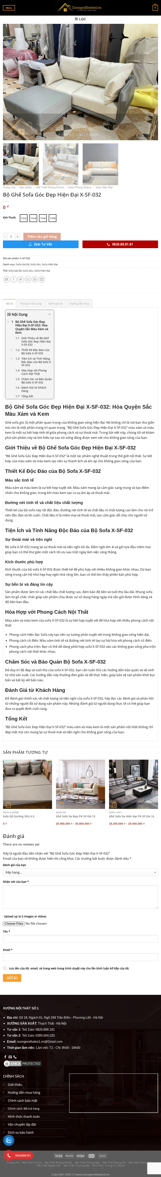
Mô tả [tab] (9, 303)
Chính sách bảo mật (22, 1100)
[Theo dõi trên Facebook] (5, 1057)
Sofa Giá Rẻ (22, 264)
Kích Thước (9, 217)
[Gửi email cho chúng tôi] (10, 1057)
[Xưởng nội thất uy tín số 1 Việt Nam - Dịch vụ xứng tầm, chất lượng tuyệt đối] (80, 8)
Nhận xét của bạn (16, 882)
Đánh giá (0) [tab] (55, 303)
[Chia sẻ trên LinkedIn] (42, 279)
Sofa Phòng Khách (79, 187)
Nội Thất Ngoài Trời (49, 1165)
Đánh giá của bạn (14, 865)
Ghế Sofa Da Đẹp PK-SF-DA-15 (75, 816)
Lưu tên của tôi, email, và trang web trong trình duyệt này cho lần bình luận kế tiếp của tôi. (69, 968)
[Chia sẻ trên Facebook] (13, 279)
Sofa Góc (35, 264)
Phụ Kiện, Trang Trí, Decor (108, 1165)
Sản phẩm (25, 187)
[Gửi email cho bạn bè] (28, 279)
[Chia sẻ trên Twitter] (20, 279)
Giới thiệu (15, 1084)
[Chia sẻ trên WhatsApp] (6, 279)
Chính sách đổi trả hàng (23, 1108)
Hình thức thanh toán (24, 1116)
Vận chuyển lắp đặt (22, 1124)
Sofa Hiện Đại (104, 187)
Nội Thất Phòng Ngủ (87, 1162)
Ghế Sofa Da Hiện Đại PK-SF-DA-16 (131, 816)
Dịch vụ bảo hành (21, 1132)
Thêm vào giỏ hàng (42, 236)
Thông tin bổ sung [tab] (30, 303)
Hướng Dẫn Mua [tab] (79, 303)
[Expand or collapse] (49, 314)
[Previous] (11, 82)
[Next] (150, 82)
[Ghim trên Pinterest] (35, 279)
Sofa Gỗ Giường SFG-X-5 (18, 816)
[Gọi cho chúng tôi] (14, 1057)
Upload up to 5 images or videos (25, 916)
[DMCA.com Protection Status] (22, 1063)
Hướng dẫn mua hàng (24, 1092)
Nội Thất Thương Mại (77, 1165)
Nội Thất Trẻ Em (32, 1162)
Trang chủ (9, 187)
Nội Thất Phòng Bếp (141, 1162)
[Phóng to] (8, 135)
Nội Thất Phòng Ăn (114, 1162)
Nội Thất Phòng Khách (50, 187)
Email (8, 950)
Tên (6, 931)
